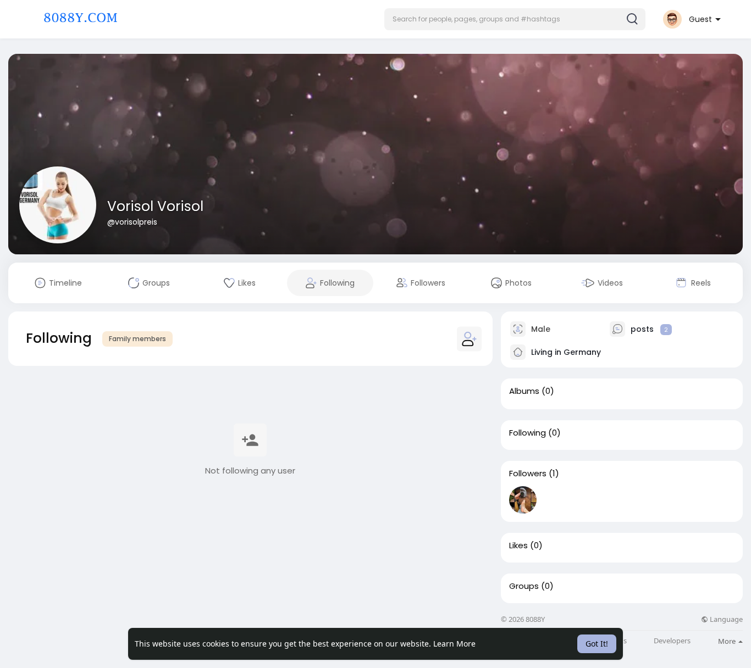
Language (725, 619)
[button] (514, 19)
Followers (527, 473)
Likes (518, 545)
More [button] (727, 641)
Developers (672, 640)
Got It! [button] (597, 643)
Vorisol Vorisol (155, 206)
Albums (524, 391)
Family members (137, 338)
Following (527, 432)
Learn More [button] (454, 643)
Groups (524, 586)
